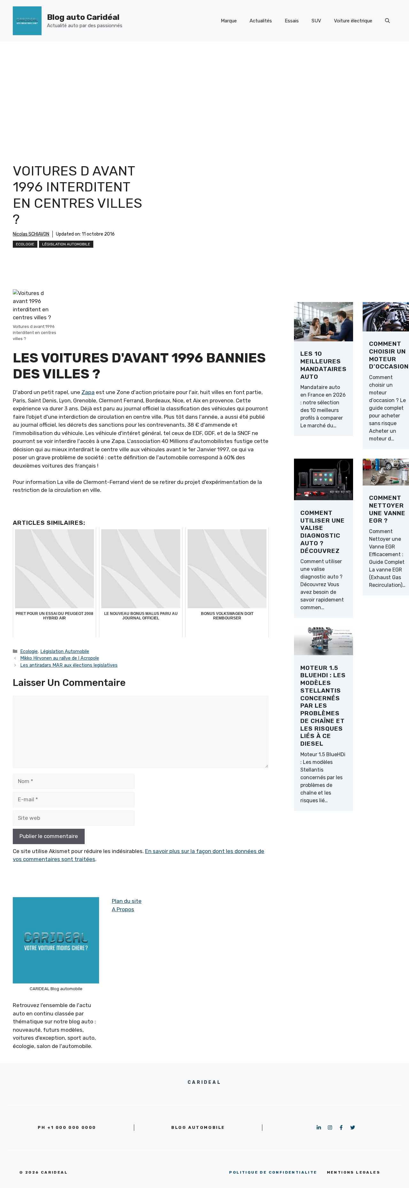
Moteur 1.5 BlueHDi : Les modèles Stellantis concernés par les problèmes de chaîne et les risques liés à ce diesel (323, 706)
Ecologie (25, 244)
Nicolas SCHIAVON (31, 234)
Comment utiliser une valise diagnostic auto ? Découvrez (322, 532)
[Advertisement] (204, 89)
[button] (387, 20)
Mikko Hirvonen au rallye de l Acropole (59, 658)
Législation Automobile (66, 244)
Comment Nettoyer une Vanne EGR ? (387, 509)
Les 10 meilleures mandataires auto (323, 365)
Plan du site (127, 901)
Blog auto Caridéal (83, 17)
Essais (292, 21)
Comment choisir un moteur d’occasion (389, 355)
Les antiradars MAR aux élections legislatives (69, 665)
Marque (229, 21)
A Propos (123, 909)
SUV (316, 21)
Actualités (261, 21)
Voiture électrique (353, 21)
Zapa (88, 392)
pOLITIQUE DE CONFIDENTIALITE (273, 1172)
